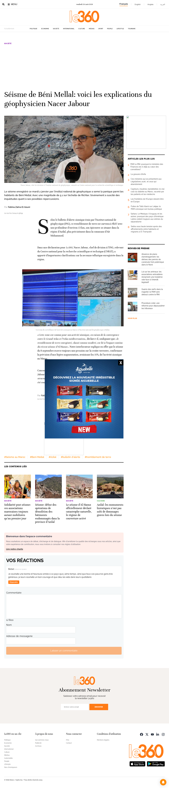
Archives (38, 746)
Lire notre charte (14, 549)
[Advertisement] (84, 67)
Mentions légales (103, 740)
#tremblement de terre (98, 457)
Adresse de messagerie (19, 636)
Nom (9, 624)
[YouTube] (152, 734)
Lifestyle (120, 29)
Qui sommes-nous (42, 740)
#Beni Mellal (37, 457)
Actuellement (9, 29)
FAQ (67, 740)
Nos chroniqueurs (10, 767)
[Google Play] (156, 764)
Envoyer (99, 707)
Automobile (8, 758)
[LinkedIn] (157, 734)
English (138, 4)
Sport (100, 29)
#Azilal (52, 457)
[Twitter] (147, 734)
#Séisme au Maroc (14, 457)
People (110, 29)
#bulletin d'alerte (70, 457)
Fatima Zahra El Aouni (19, 207)
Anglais (150, 4)
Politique (33, 29)
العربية (162, 4)
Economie (45, 29)
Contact (69, 743)
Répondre (14, 582)
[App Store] (137, 764)
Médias (91, 29)
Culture (81, 29)
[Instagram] (163, 734)
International (68, 29)
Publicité (38, 743)
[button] (163, 782)
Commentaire (14, 592)
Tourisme (131, 29)
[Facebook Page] (141, 734)
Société (56, 29)
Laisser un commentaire (64, 650)
